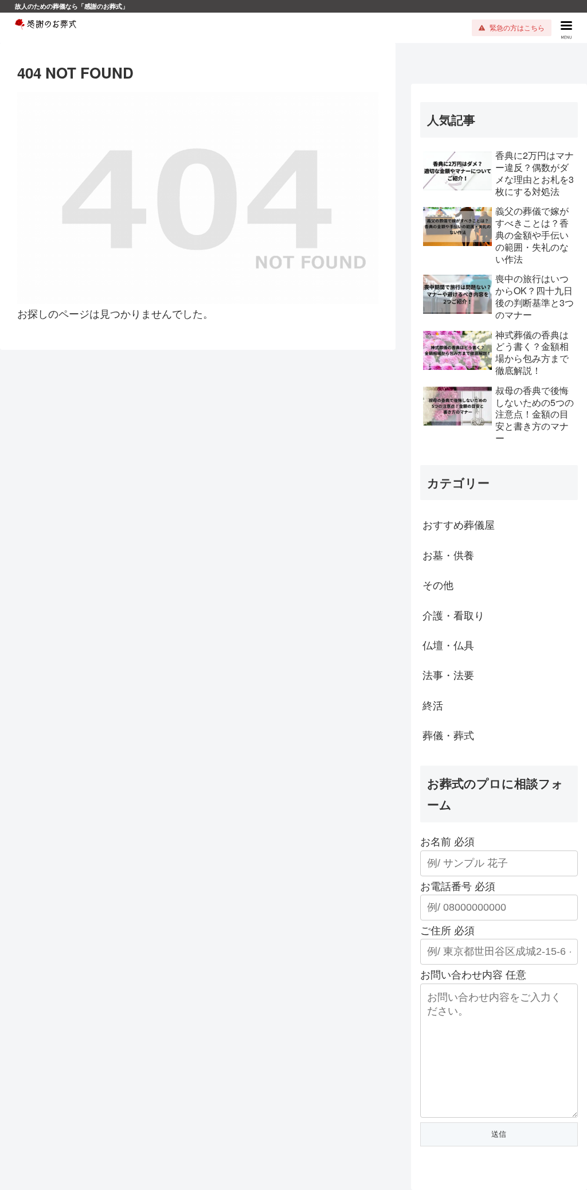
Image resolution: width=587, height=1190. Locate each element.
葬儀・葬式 (448, 734)
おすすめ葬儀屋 (458, 524)
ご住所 (447, 929)
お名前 (447, 840)
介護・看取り (453, 614)
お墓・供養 (448, 554)
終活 (432, 704)
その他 (437, 584)
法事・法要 (448, 674)
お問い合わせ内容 (473, 973)
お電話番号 (457, 885)
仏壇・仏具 (448, 644)
